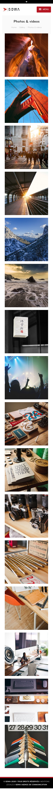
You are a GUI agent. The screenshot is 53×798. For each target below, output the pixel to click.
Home (14, 28)
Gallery (22, 28)
